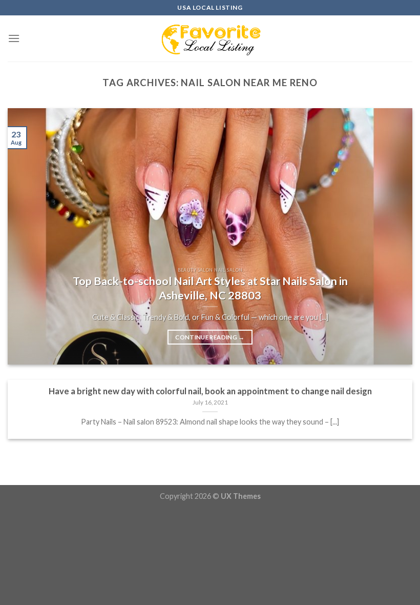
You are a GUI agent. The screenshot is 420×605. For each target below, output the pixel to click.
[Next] (391, 236)
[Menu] (14, 38)
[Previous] (28, 236)
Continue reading (209, 337)
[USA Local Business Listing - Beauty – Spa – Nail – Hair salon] (210, 38)
